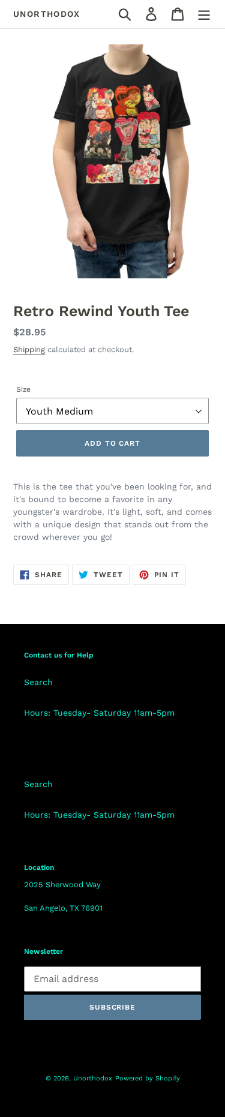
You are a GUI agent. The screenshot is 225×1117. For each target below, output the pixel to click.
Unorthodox (46, 14)
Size (23, 389)
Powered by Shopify (147, 1078)
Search (38, 682)
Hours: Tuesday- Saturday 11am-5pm (99, 712)
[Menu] (204, 14)
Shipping (29, 349)
